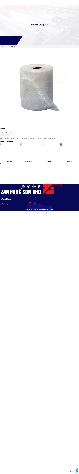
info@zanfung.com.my (4, 206)
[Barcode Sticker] (9, 152)
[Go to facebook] (77, 471)
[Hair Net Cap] (49, 152)
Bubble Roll (13, 46)
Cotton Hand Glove (28, 161)
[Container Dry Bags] (69, 152)
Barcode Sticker (9, 161)
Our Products (5, 46)
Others (9, 46)
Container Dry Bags (69, 161)
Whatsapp (3, 134)
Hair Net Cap (49, 161)
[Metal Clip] (9, 172)
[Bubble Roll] (39, 87)
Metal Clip (9, 182)
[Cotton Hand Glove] (29, 152)
